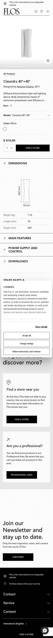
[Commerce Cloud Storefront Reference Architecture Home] (11, 11)
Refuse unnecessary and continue (26, 352)
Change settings (26, 344)
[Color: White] (4, 129)
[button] (36, 11)
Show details (41, 327)
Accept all (26, 336)
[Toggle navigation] (47, 11)
